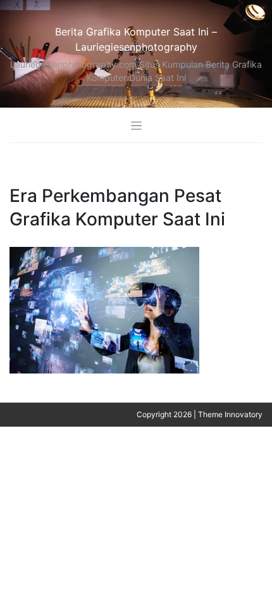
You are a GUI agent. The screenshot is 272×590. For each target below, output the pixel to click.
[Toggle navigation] (136, 125)
